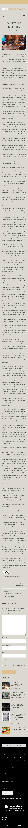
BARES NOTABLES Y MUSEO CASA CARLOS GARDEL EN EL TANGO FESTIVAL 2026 (18, 695)
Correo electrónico (7, 645)
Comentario (5, 613)
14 (17, 754)
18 (7, 757)
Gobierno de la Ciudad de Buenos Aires (11, 798)
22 (20, 757)
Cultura (14, 576)
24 (4, 760)
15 (20, 754)
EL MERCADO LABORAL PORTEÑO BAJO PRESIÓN (17, 684)
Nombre (4, 637)
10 (4, 754)
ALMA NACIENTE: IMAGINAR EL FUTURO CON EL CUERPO (18, 706)
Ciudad (11, 576)
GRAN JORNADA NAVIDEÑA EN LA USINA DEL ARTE (14, 594)
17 (4, 757)
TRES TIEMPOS (20, 584)
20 (14, 757)
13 (14, 754)
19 (10, 757)
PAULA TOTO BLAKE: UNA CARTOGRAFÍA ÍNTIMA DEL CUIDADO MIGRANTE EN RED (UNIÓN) (18, 717)
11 (7, 754)
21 (17, 757)
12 (10, 754)
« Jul (13, 767)
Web (3, 652)
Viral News (15, 825)
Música (18, 576)
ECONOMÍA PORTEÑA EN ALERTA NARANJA (18, 728)
